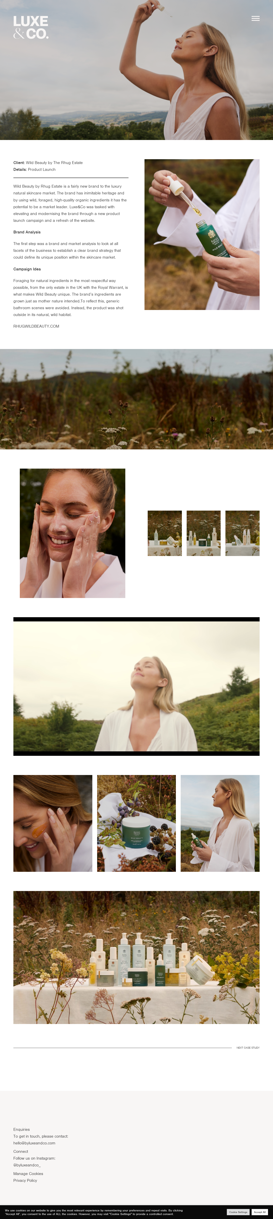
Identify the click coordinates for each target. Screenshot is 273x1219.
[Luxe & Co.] (31, 27)
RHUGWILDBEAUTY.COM (36, 326)
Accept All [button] (260, 1212)
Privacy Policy (25, 1180)
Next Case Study (248, 1047)
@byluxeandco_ (27, 1165)
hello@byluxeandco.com (34, 1143)
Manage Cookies (28, 1173)
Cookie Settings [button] (238, 1212)
